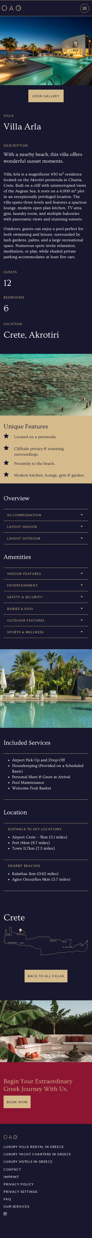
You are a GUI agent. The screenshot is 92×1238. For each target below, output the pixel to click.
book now (17, 1102)
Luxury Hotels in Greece (28, 1161)
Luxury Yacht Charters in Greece (37, 1154)
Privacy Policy (19, 1184)
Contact (12, 1169)
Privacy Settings (21, 1192)
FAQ (7, 1199)
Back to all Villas (46, 976)
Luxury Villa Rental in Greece (34, 1147)
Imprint (11, 1177)
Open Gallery (45, 96)
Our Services (16, 1206)
